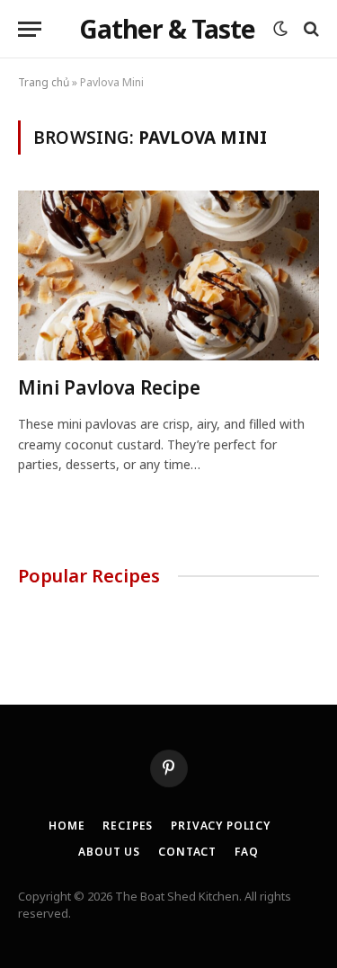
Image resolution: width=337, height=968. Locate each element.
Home (66, 825)
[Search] (309, 29)
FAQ (247, 851)
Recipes (127, 825)
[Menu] (29, 29)
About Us (109, 851)
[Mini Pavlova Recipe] (168, 275)
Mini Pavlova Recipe (109, 387)
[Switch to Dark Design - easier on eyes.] (280, 29)
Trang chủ (43, 82)
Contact (187, 851)
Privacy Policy (220, 825)
